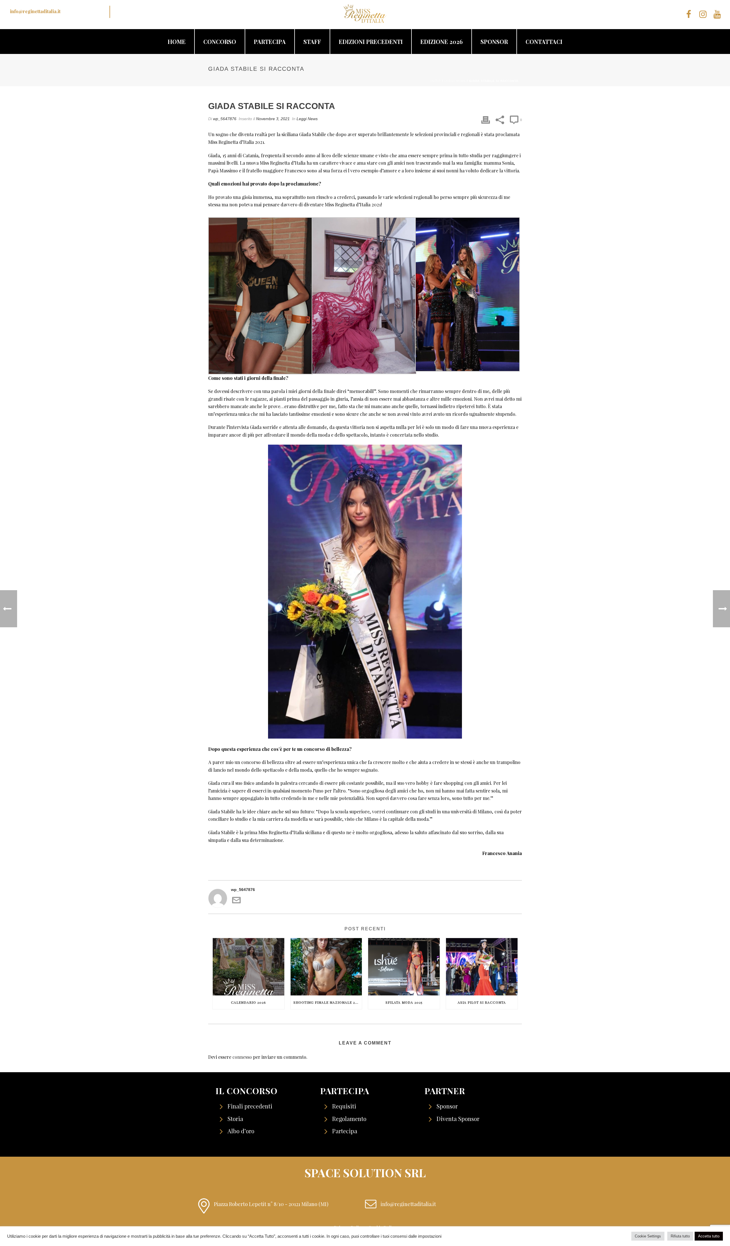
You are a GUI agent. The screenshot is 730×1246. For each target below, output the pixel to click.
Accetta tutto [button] (708, 1236)
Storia (235, 1118)
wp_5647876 (224, 118)
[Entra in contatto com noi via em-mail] (236, 903)
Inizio (436, 80)
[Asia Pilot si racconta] (482, 966)
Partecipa (270, 41)
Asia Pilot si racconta (482, 1002)
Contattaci (544, 41)
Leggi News (455, 80)
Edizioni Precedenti (371, 41)
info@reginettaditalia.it (35, 11)
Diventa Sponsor (458, 1118)
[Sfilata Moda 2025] (404, 966)
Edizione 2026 (441, 41)
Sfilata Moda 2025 (404, 1002)
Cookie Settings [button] (648, 1236)
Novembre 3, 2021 (273, 118)
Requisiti (344, 1106)
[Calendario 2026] (248, 966)
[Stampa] (485, 120)
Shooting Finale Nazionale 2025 (327, 1002)
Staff (312, 41)
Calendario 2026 (248, 1002)
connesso (242, 1057)
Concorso (219, 41)
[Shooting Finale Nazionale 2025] (326, 966)
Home (177, 41)
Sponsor (494, 41)
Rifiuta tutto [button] (680, 1236)
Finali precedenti (250, 1106)
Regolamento (349, 1118)
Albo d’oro (241, 1131)
